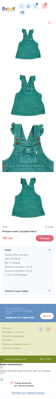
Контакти (7, 340)
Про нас (6, 328)
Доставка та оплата (13, 332)
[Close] (1, 368)
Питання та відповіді (12, 336)
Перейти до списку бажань (28, 392)
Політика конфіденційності (16, 344)
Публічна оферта (11, 348)
